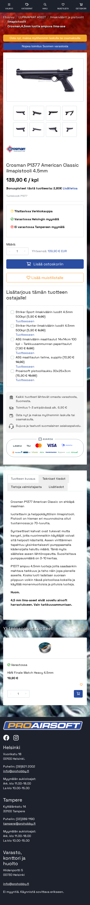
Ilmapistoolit (17, 22)
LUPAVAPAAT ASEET (32, 17)
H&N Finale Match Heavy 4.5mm (30, 672)
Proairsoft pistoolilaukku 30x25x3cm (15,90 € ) (43, 373)
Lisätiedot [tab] (56, 487)
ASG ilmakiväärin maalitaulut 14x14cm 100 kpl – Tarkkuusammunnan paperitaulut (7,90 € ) (46, 343)
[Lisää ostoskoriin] (78, 694)
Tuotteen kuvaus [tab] (23, 479)
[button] (75, 629)
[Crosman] (16, 149)
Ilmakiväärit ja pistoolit (67, 17)
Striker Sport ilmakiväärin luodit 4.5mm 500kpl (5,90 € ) (44, 314)
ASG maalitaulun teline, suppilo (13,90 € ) (45, 359)
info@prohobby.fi (16, 771)
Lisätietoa (70, 188)
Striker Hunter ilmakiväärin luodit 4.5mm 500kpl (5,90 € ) (45, 328)
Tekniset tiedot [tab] (54, 479)
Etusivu (8, 17)
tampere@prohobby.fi (19, 823)
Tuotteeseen (25, 321)
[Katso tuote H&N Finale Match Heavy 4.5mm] (45, 648)
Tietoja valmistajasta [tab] (26, 487)
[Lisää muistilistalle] (81, 685)
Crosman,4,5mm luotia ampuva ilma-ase (36, 26)
